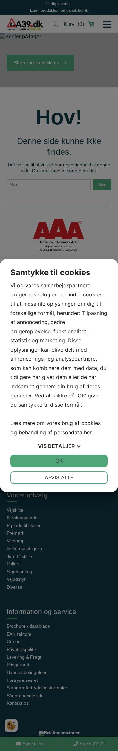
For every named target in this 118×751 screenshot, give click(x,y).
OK (59, 460)
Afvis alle (59, 477)
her (87, 432)
